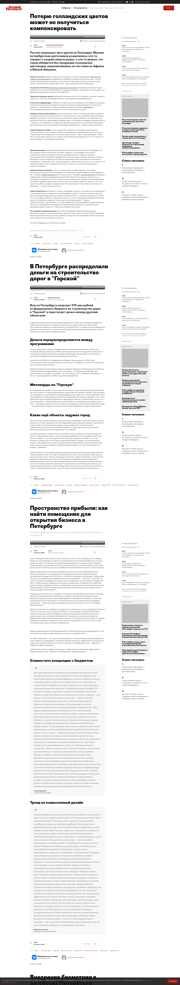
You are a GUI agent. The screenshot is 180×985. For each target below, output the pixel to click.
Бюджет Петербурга (81, 485)
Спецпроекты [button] (81, 8)
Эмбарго (55, 243)
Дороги (37, 485)
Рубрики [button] (66, 8)
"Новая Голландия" (48, 175)
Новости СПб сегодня (119, 485)
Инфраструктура (46, 485)
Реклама (108, 8)
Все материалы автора (54, 47)
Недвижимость (114, 951)
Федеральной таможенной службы (62, 88)
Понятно (172, 981)
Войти (168, 8)
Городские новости (133, 485)
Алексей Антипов (88, 175)
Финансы (69, 485)
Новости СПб (106, 485)
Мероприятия (96, 8)
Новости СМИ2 (36, 257)
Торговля (76, 243)
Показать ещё (127, 91)
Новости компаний (87, 243)
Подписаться (105, 2)
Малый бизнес (46, 243)
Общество (56, 951)
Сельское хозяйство (66, 243)
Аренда (37, 951)
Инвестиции (103, 951)
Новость (37, 243)
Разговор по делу (45, 951)
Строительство (59, 485)
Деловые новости (94, 485)
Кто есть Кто (118, 8)
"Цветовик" (88, 107)
